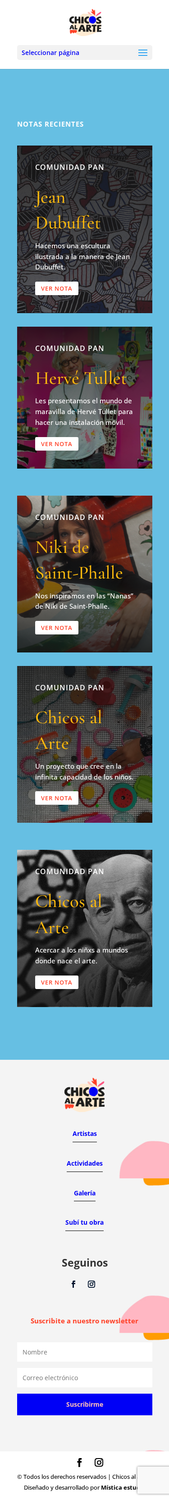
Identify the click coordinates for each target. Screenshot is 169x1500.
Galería (85, 1193)
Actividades (85, 1163)
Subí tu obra (84, 1222)
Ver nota (57, 288)
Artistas (85, 1133)
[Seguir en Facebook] (73, 1284)
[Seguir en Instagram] (91, 1284)
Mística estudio (123, 1487)
